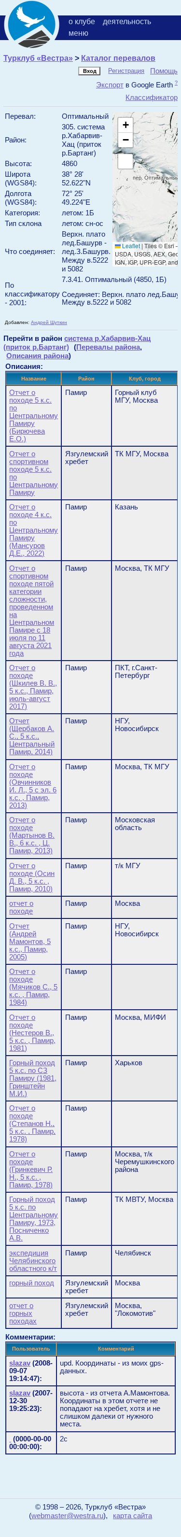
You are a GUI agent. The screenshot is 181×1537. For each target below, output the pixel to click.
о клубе (82, 21)
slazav (19, 1363)
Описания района (37, 356)
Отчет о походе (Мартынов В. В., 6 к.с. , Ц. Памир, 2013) (32, 835)
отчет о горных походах (23, 1313)
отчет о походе (21, 907)
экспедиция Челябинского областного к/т (33, 1260)
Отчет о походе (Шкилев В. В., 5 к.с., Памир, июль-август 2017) (33, 687)
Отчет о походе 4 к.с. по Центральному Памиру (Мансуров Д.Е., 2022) (33, 530)
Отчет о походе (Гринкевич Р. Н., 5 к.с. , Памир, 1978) (31, 1169)
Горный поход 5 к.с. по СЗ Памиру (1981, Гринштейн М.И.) (32, 1078)
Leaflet (130, 245)
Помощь (164, 71)
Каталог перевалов (118, 58)
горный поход (31, 1283)
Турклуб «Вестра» (38, 58)
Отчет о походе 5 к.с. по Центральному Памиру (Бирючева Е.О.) (33, 416)
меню (78, 33)
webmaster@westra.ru (67, 1516)
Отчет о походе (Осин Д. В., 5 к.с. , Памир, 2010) (32, 877)
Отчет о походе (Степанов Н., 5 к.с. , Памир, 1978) (32, 1123)
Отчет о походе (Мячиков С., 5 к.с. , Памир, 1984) (33, 987)
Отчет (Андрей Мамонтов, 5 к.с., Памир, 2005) (30, 941)
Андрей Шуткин (49, 322)
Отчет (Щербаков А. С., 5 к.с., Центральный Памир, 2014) (32, 736)
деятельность (127, 21)
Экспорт (110, 85)
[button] (125, 125)
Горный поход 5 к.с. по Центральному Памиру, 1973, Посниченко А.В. (33, 1219)
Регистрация (126, 70)
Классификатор (151, 97)
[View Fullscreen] (125, 161)
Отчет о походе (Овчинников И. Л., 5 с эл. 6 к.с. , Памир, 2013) (32, 786)
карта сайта (132, 1516)
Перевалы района (108, 347)
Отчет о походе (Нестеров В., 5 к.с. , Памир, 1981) (32, 1033)
